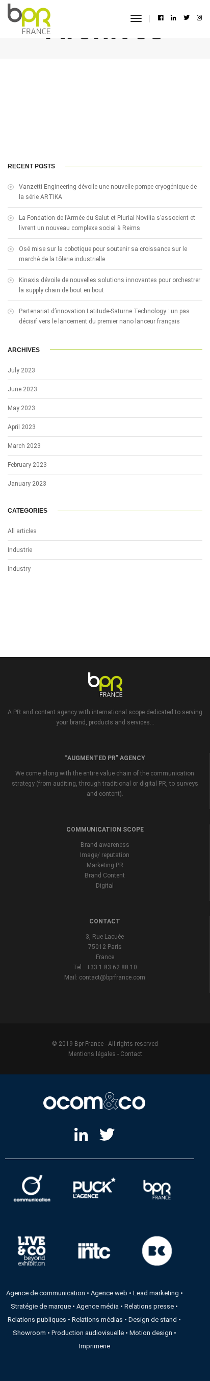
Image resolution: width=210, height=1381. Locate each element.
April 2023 (22, 427)
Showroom (29, 1333)
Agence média (97, 1306)
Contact (131, 1054)
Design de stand (152, 1319)
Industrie (20, 550)
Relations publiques (37, 1319)
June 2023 (22, 389)
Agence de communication (45, 1293)
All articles (22, 531)
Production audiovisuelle (87, 1333)
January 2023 (27, 483)
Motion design (150, 1333)
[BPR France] (29, 19)
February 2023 (27, 464)
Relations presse (149, 1306)
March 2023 (24, 445)
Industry (19, 568)
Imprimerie (94, 1346)
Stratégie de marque (41, 1306)
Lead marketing (156, 1293)
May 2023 (21, 408)
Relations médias (97, 1319)
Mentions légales (92, 1054)
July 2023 (21, 370)
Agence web (109, 1293)
